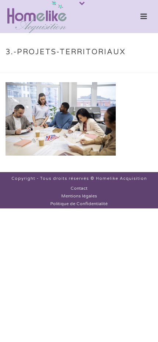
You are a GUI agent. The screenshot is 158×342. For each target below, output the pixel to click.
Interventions (57, 67)
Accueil (25, 67)
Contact (79, 188)
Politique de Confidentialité (79, 203)
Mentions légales (79, 196)
